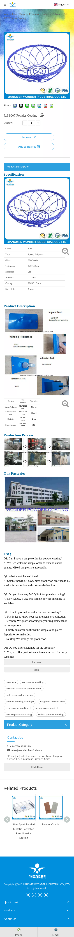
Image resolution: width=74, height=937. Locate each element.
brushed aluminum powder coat (23, 688)
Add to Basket (27, 146)
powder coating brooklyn (20, 701)
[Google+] (34, 894)
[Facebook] (46, 894)
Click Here (37, 766)
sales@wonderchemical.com (26, 750)
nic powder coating (33, 682)
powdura (11, 682)
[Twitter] (40, 894)
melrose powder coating (19, 694)
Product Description (17, 166)
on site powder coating (19, 714)
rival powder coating (17, 707)
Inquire (26, 137)
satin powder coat (45, 707)
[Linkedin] (28, 894)
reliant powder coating (51, 714)
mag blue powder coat (52, 701)
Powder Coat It (50, 824)
